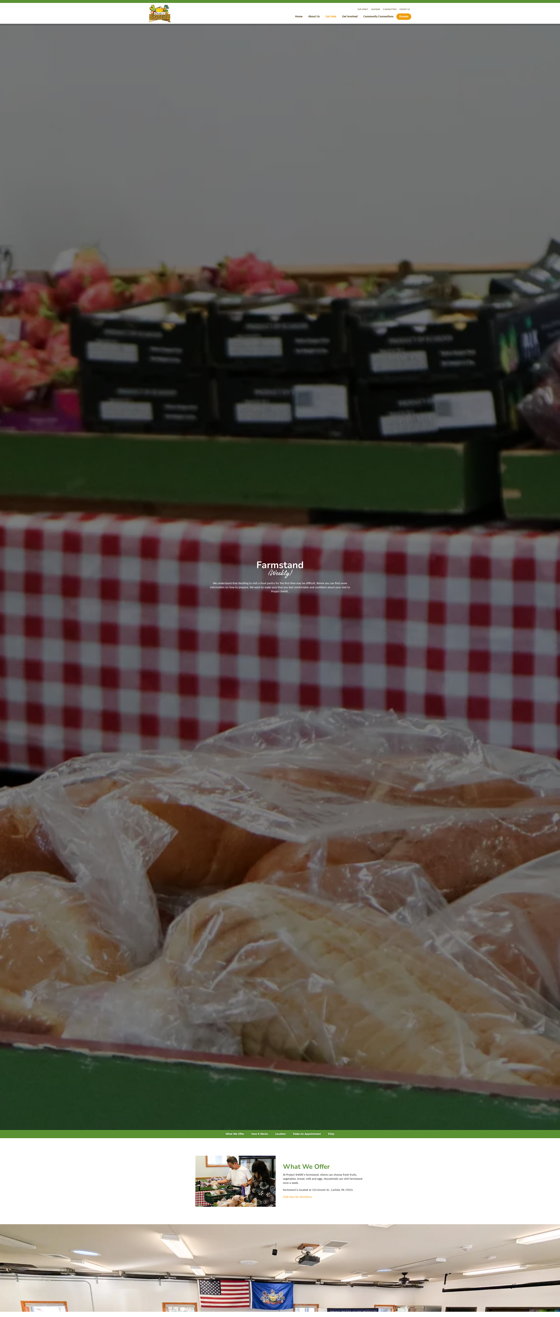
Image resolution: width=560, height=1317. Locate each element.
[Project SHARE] (160, 13)
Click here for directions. (297, 1197)
